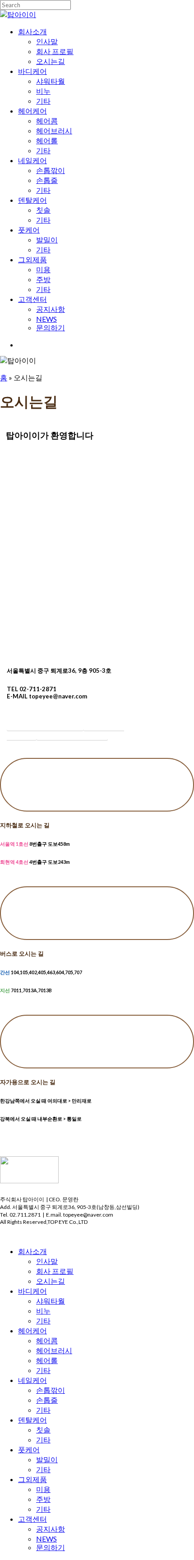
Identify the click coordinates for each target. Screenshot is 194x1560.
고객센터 (32, 1518)
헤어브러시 (54, 1350)
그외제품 (32, 1479)
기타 (43, 1320)
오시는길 (50, 1281)
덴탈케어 (32, 1419)
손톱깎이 (50, 1390)
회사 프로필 (55, 1271)
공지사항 (50, 1528)
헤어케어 (32, 1330)
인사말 (47, 1261)
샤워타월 (50, 1300)
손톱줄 (47, 1400)
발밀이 (47, 1459)
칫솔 (43, 1429)
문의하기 (50, 1547)
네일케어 (32, 1380)
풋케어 (29, 1449)
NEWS (46, 1538)
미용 (43, 1489)
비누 (43, 1310)
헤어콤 (47, 1340)
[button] (45, 723)
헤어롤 (47, 1360)
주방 (43, 1499)
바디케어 (32, 1290)
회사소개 (32, 1251)
